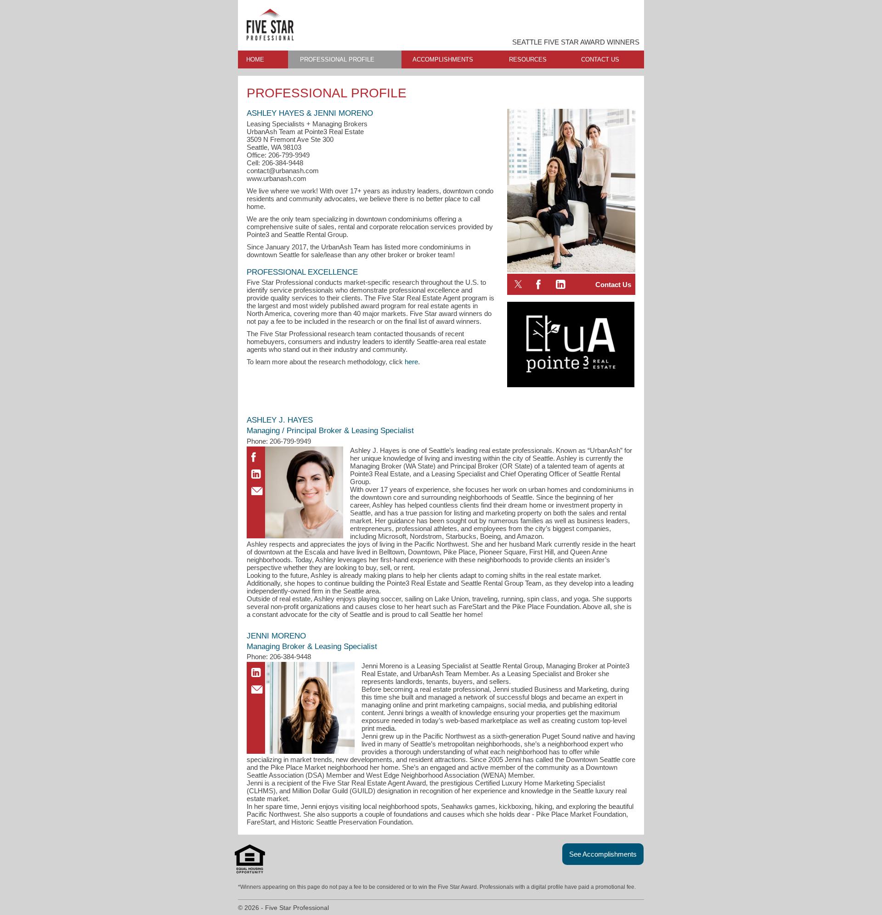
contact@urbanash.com (283, 171)
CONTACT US (600, 59)
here (411, 362)
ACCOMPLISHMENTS (443, 59)
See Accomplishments (603, 854)
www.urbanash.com (276, 178)
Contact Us (613, 284)
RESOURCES (528, 59)
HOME (255, 59)
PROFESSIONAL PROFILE (337, 59)
